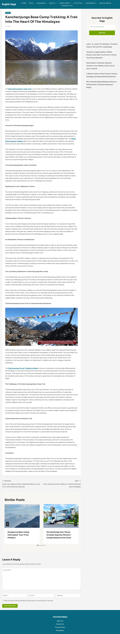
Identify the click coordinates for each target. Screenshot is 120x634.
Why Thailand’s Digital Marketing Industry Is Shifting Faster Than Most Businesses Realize (101, 85)
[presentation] (22, 516)
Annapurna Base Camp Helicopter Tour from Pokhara (18, 535)
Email (32, 595)
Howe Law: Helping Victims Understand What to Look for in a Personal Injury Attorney (21, 484)
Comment (7, 570)
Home (23, 3)
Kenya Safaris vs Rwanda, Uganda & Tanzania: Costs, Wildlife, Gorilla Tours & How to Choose (100, 66)
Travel (8, 13)
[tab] (37, 545)
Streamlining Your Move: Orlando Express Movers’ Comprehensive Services (58, 535)
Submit (102, 33)
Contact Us (67, 6)
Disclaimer (60, 630)
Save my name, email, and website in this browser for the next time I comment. (28, 601)
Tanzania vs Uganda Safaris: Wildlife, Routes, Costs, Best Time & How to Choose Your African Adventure (101, 55)
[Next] (75, 524)
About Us (60, 621)
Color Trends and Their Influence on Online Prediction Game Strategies (62, 484)
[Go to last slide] (7, 524)
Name (5, 595)
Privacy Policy (60, 627)
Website (60, 595)
